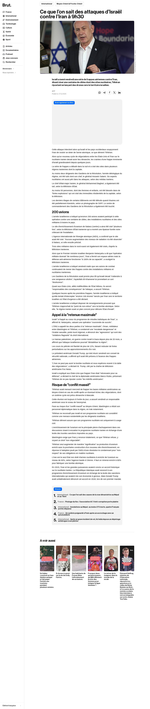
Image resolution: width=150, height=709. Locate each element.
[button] (12, 706)
